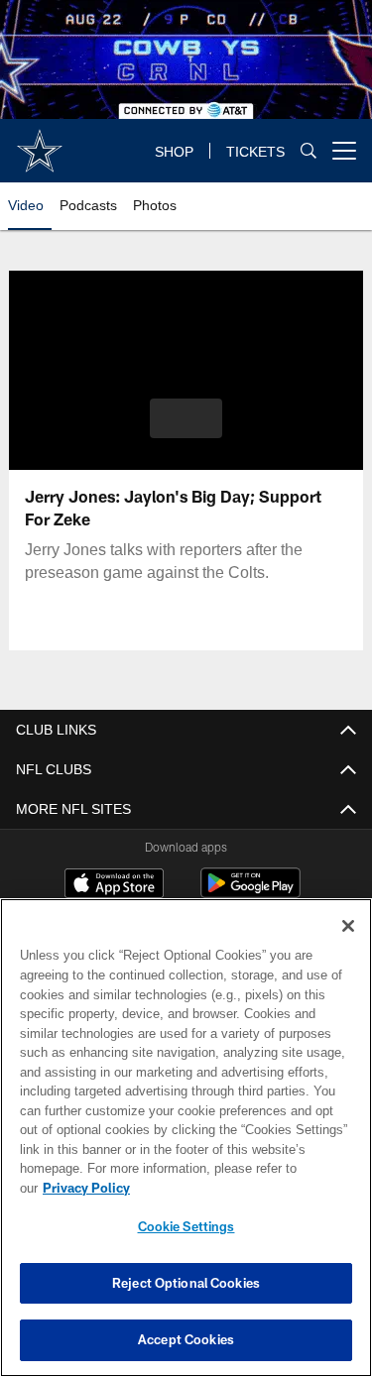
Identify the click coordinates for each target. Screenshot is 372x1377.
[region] (186, 1137)
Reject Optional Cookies (186, 1283)
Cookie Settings (186, 1226)
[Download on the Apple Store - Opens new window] (114, 885)
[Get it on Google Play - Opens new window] (250, 893)
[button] (186, 418)
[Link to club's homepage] (39, 143)
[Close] (348, 926)
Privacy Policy (86, 1188)
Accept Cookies (186, 1339)
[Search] (308, 150)
